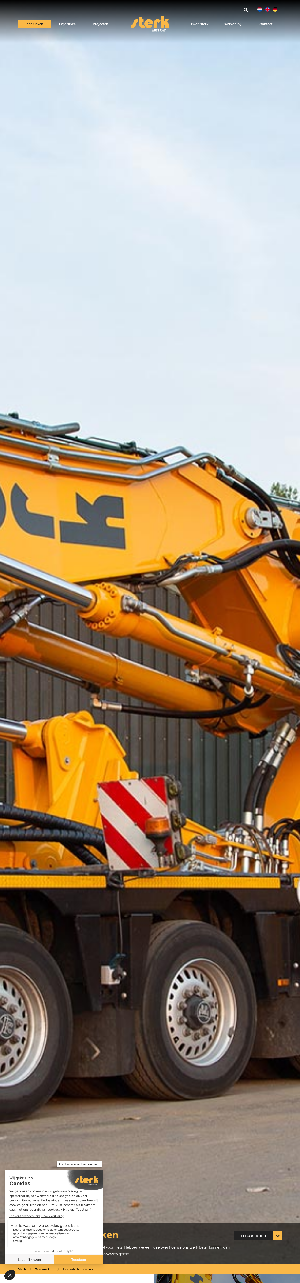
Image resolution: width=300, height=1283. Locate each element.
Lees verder (253, 1235)
